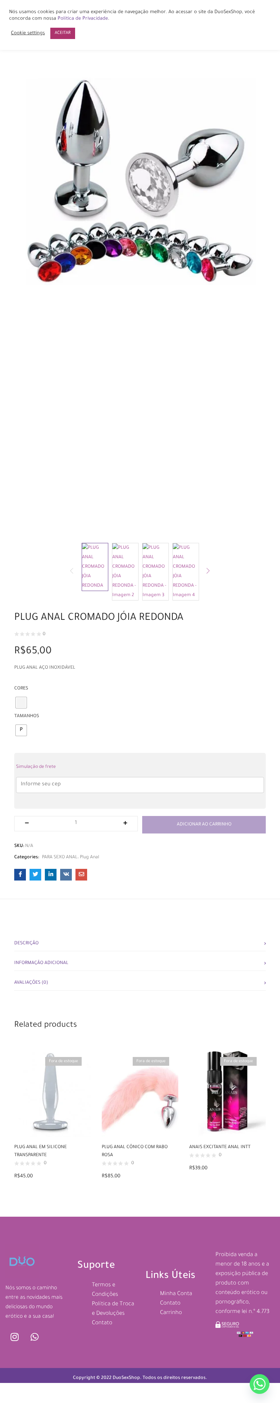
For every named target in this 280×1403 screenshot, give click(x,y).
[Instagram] (14, 1337)
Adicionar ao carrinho (204, 824)
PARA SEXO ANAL (60, 857)
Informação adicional (41, 963)
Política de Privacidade (83, 19)
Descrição (26, 943)
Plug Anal (89, 857)
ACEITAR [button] (63, 33)
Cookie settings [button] (28, 33)
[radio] (21, 730)
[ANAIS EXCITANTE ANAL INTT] (227, 1092)
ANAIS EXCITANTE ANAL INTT (219, 1147)
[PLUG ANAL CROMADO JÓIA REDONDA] (20, 875)
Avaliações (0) (31, 983)
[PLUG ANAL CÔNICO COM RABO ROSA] (140, 1092)
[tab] (140, 941)
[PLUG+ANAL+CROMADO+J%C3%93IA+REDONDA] (35, 875)
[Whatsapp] (35, 1337)
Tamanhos (26, 716)
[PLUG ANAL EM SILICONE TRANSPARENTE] (52, 1092)
